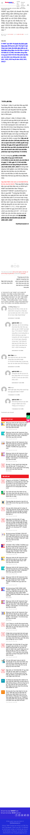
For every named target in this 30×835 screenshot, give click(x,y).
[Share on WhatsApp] (12, 266)
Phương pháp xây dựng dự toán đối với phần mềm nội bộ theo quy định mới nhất (17, 502)
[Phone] (28, 417)
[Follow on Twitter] (25, 815)
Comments (8, 470)
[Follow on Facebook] (16, 815)
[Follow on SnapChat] (22, 815)
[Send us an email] (28, 815)
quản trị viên (20, 34)
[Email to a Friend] (18, 266)
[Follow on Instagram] (19, 815)
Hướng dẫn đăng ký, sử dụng (18, 5)
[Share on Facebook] (15, 266)
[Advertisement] (15, 81)
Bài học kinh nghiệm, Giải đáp (8, 8)
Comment (8, 504)
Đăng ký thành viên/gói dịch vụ (23, 5)
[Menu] (2, 3)
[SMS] (28, 420)
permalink (23, 273)
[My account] (28, 5)
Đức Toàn (11, 355)
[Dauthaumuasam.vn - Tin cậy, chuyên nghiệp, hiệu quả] (10, 3)
